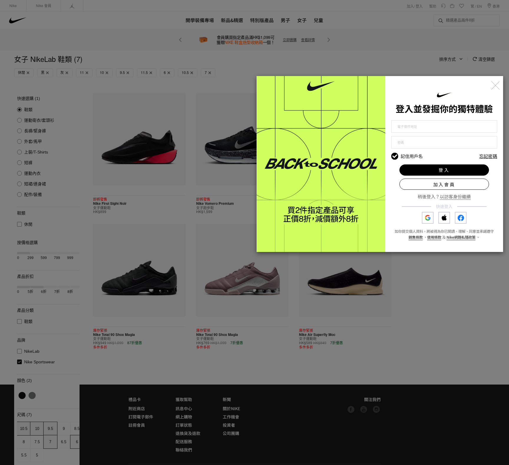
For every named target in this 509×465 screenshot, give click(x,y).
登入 (444, 170)
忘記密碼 (488, 156)
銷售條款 (416, 237)
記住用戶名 (412, 156)
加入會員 (444, 184)
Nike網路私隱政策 (461, 237)
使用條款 (434, 237)
